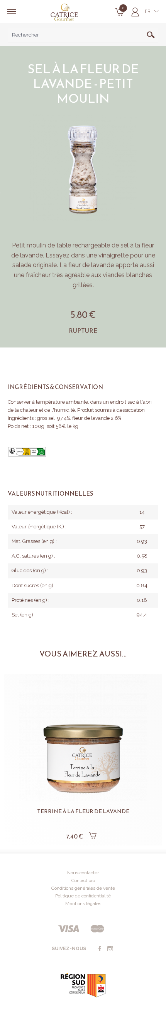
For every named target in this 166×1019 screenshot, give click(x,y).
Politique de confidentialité (83, 896)
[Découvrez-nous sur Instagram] (110, 949)
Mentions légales (83, 903)
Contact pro (83, 880)
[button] (19, 747)
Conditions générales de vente (83, 888)
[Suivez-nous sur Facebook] (99, 949)
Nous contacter (83, 872)
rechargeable (92, 245)
